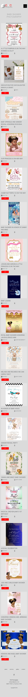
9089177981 (9, 684)
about (6, 669)
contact (23, 669)
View (5, 56)
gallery (17, 669)
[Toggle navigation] (25, 6)
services (12, 669)
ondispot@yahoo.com (14, 682)
